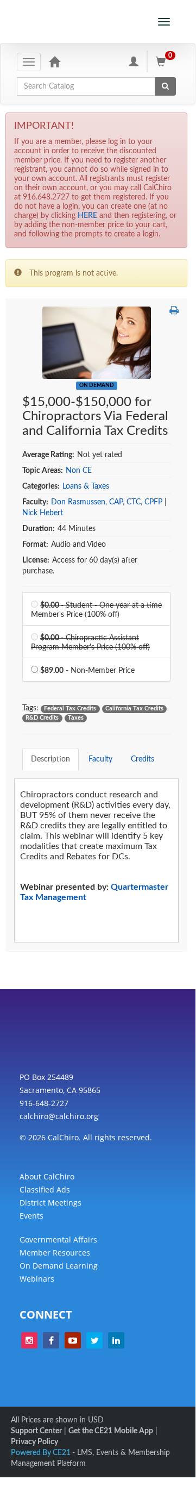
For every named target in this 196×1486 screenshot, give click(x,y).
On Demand (96, 385)
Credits (142, 759)
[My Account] (134, 61)
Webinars (37, 1278)
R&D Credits (42, 718)
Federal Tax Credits (70, 708)
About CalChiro (47, 1176)
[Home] (54, 61)
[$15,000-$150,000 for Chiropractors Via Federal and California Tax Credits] (96, 342)
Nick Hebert (42, 513)
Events (31, 1215)
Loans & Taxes (85, 486)
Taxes (76, 718)
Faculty (100, 759)
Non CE (79, 470)
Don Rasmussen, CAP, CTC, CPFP (106, 502)
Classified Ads (45, 1189)
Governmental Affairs (58, 1239)
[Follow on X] (94, 1340)
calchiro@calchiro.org (59, 1116)
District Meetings (50, 1202)
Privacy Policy (34, 1442)
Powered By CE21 (41, 1453)
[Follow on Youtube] (73, 1340)
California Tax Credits (134, 708)
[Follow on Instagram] (29, 1340)
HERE (87, 216)
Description (50, 759)
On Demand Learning (59, 1265)
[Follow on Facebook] (51, 1340)
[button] (174, 311)
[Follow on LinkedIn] (116, 1340)
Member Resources (55, 1252)
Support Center (36, 1431)
